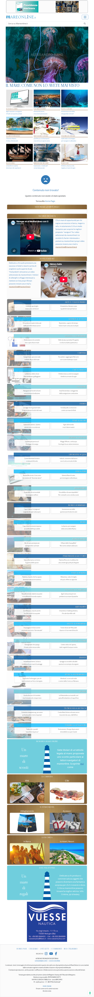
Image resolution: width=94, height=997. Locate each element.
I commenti (56, 948)
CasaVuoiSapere (54, 961)
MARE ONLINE (47, 986)
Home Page (50, 201)
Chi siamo (33, 948)
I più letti (44, 948)
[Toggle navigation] (85, 17)
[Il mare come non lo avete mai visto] (47, 55)
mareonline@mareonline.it (66, 247)
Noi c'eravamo (70, 948)
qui (82, 763)
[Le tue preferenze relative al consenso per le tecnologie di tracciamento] (90, 993)
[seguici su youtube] (51, 954)
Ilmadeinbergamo (41, 961)
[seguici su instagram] (46, 954)
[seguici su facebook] (56, 954)
